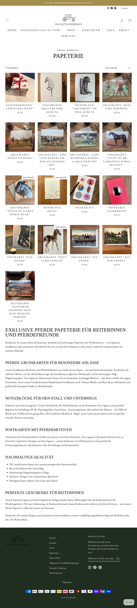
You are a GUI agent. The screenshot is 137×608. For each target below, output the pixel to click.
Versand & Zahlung (57, 568)
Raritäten (91, 30)
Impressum (54, 553)
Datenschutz (54, 557)
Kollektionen (72, 50)
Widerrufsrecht (55, 573)
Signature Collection (41, 30)
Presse (51, 547)
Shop (71, 30)
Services (68, 35)
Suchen (52, 537)
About (124, 30)
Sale (111, 30)
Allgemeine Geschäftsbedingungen (64, 563)
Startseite (61, 50)
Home (12, 30)
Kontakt (52, 542)
